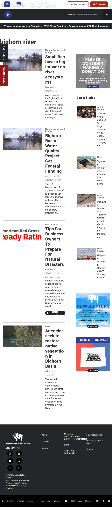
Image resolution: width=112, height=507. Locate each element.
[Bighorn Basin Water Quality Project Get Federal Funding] (22, 139)
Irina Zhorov (50, 269)
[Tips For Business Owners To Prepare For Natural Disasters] (22, 234)
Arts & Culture (100, 108)
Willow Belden (51, 371)
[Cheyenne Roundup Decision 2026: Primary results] (86, 254)
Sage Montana (51, 87)
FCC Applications (94, 435)
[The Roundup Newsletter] (93, 310)
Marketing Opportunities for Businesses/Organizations (74, 436)
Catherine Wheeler (52, 176)
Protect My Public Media (94, 442)
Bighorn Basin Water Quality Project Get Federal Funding (53, 153)
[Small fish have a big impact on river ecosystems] (22, 60)
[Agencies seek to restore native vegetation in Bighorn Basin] (22, 336)
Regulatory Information (69, 452)
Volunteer (80, 4)
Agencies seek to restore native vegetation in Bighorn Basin (54, 348)
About (44, 435)
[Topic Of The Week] (93, 354)
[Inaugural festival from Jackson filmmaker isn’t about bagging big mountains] (86, 200)
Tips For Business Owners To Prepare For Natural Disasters (54, 246)
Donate (100, 4)
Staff (66, 445)
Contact (45, 441)
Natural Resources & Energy (55, 51)
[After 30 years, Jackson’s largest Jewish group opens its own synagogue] (86, 112)
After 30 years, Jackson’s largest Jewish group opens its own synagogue (101, 129)
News (47, 326)
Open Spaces (51, 224)
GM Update (3, 53)
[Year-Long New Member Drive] (93, 71)
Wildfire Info (3, 75)
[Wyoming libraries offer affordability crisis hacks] (86, 162)
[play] (8, 14)
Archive (89, 449)
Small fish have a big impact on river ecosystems (55, 69)
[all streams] (107, 14)
